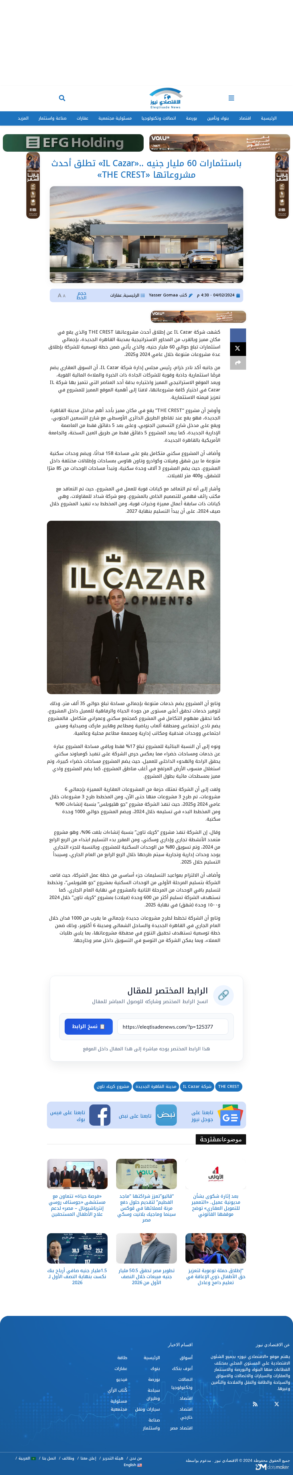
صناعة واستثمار (53, 118)
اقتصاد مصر (181, 1428)
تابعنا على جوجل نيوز (202, 1116)
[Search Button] (62, 98)
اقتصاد (245, 118)
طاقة (122, 1358)
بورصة (191, 118)
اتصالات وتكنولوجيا (159, 118)
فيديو (121, 1379)
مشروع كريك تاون (113, 1086)
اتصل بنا (49, 1458)
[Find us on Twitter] (276, 1404)
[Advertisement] (146, 43)
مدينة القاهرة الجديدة (156, 1086)
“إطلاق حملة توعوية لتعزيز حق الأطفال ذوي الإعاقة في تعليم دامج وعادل (216, 1276)
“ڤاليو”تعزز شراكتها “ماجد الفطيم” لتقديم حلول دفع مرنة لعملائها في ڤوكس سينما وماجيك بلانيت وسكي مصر (146, 1208)
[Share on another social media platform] (238, 363)
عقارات (82, 118)
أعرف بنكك (182, 1369)
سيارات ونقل (147, 1409)
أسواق (186, 1358)
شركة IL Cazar (197, 1086)
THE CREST (228, 1086)
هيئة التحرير (112, 1458)
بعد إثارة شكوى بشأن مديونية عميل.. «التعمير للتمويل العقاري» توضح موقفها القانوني (215, 1205)
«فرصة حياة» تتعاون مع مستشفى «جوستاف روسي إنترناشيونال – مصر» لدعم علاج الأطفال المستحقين (77, 1205)
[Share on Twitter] (238, 349)
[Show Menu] (231, 98)
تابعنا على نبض (135, 1115)
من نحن (136, 1458)
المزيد (23, 118)
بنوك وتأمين (218, 118)
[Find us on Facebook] (287, 1404)
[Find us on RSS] (255, 1404)
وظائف (68, 1458)
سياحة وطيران (153, 1394)
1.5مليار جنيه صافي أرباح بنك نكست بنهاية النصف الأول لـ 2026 (77, 1276)
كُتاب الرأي (117, 1390)
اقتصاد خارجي (186, 1413)
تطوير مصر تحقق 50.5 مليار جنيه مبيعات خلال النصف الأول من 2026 (146, 1276)
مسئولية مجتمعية (115, 118)
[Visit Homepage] (166, 98)
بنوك (155, 1369)
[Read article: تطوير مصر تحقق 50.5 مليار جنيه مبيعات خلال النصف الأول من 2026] (146, 1248)
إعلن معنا (88, 1458)
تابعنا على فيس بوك (67, 1116)
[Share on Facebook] (238, 335)
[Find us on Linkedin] (265, 1404)
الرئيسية (269, 118)
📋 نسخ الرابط (88, 1026)
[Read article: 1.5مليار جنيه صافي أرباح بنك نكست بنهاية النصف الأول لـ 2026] (77, 1248)
